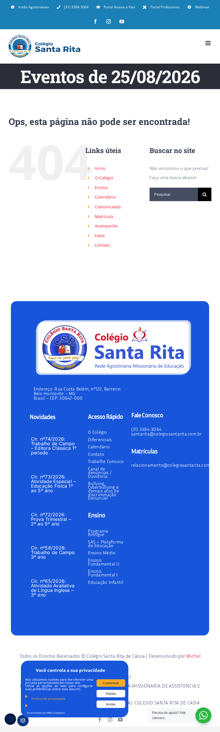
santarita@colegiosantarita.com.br (166, 434)
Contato (102, 245)
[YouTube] (121, 21)
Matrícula (104, 216)
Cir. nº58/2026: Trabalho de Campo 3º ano (53, 552)
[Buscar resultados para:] (174, 194)
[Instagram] (108, 21)
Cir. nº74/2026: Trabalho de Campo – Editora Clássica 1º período (54, 446)
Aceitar (111, 704)
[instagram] (110, 719)
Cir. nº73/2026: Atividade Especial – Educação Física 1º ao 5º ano (53, 483)
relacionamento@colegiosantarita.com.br (173, 465)
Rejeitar (111, 693)
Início (100, 168)
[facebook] (99, 719)
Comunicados (108, 206)
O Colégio (104, 177)
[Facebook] (95, 21)
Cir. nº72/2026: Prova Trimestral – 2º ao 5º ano (51, 519)
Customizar (111, 683)
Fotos (100, 235)
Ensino (101, 187)
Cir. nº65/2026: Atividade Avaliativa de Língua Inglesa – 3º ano (53, 588)
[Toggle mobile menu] (208, 43)
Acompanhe (106, 226)
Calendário (105, 197)
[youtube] (120, 719)
